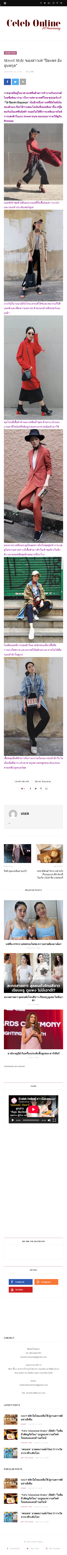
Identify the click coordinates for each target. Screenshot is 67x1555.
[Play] (12, 1120)
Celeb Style (10, 53)
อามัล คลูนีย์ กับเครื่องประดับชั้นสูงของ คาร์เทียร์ (34, 1053)
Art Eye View (27, 1458)
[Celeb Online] (33, 24)
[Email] (46, 788)
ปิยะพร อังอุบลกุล (43, 781)
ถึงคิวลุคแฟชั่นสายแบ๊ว (15, 871)
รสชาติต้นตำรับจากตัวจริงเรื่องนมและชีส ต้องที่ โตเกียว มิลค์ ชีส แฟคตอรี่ (50, 874)
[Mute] (49, 1120)
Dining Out (26, 1443)
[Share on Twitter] (15, 82)
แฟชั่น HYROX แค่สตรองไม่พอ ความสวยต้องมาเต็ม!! (33, 944)
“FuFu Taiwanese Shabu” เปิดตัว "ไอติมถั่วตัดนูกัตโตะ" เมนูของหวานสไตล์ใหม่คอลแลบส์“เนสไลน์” (42, 1434)
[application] (33, 1109)
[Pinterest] (41, 788)
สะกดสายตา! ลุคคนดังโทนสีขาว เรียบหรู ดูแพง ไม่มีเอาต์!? (33, 998)
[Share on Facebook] (7, 82)
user (25, 813)
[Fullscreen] (54, 1120)
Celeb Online (22, 781)
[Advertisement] (34, 1182)
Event (23, 1424)
